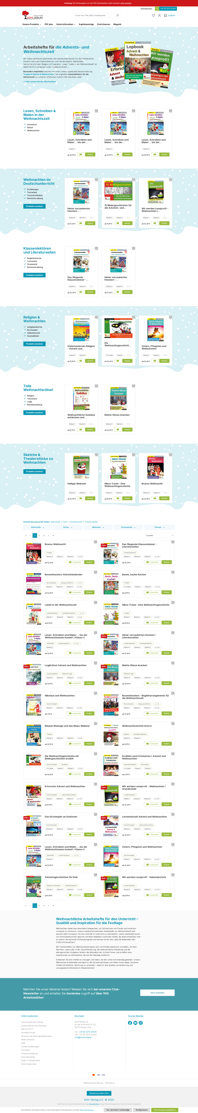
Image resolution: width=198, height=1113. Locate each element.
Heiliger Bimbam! (76, 483)
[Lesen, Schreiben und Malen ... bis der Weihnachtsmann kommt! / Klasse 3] (155, 123)
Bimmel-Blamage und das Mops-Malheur (67, 726)
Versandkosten (94, 1104)
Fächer (66, 527)
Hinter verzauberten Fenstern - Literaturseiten (78, 209)
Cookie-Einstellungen (30, 1046)
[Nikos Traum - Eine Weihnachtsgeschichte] (118, 467)
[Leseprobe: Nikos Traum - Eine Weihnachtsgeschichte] (117, 498)
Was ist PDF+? (27, 1029)
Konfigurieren (142, 1110)
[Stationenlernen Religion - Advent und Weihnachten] (81, 329)
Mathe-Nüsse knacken (117, 415)
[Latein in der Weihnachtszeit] (33, 614)
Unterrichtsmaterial (29, 1053)
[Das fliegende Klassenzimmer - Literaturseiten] (81, 260)
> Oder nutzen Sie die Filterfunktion (39, 81)
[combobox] (94, 15)
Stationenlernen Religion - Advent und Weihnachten (81, 347)
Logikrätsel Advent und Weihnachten (65, 665)
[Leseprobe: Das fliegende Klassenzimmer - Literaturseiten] (80, 292)
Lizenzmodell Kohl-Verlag (32, 1022)
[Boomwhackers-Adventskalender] (33, 583)
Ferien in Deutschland (30, 1060)
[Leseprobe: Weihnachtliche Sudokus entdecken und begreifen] (80, 430)
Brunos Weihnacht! (152, 483)
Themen (158, 527)
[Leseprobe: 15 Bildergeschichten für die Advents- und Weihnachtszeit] (117, 223)
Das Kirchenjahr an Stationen (61, 816)
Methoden (96, 527)
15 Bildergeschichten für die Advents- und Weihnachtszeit (118, 206)
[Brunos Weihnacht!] (155, 467)
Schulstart (25, 1050)
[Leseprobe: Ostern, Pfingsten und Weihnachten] (154, 361)
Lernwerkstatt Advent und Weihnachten (144, 816)
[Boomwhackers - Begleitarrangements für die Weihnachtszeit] (111, 704)
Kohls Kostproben (29, 1064)
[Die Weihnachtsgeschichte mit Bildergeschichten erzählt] (118, 328)
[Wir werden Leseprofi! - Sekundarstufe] (111, 886)
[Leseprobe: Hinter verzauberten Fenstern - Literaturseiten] (80, 223)
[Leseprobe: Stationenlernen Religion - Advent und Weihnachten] (80, 361)
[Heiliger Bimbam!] (81, 467)
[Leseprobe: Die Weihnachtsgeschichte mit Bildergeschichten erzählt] (117, 361)
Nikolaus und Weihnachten (60, 695)
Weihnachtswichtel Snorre (137, 726)
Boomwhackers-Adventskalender (63, 574)
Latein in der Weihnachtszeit (61, 605)
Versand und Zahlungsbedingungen (36, 1036)
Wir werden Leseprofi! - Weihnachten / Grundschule (155, 209)
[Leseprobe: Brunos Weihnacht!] (154, 498)
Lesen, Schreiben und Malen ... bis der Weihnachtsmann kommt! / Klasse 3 (154, 141)
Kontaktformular (28, 1032)
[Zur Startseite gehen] (32, 15)
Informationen (29, 1016)
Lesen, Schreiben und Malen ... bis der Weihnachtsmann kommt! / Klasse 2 (116, 141)
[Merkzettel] (154, 15)
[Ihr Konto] (159, 15)
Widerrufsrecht (27, 1039)
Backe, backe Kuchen (134, 574)
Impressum (110, 1083)
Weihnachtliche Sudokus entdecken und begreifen (81, 416)
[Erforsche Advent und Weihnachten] (33, 795)
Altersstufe (36, 527)
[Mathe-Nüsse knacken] (118, 398)
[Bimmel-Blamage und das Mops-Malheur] (33, 735)
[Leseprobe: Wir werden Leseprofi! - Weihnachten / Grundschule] (154, 223)
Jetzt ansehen (125, 3)
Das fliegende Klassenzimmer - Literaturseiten (76, 278)
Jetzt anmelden (157, 993)
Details (90, 154)
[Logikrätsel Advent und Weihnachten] (33, 674)
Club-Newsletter (28, 1057)
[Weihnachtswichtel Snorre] (111, 735)
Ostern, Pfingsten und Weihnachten (154, 347)
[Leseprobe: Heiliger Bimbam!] (80, 498)
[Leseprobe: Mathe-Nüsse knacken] (117, 430)
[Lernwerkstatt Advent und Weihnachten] (111, 826)
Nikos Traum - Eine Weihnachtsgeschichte (117, 484)
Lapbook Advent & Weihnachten (39, 74)
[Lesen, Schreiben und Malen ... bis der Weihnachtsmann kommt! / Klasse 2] (118, 123)
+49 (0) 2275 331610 (87, 1032)
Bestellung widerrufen (99, 1093)
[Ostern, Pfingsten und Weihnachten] (155, 329)
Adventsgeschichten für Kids (61, 877)
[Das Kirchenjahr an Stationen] (33, 826)
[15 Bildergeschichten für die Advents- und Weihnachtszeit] (118, 190)
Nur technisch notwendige (117, 1110)
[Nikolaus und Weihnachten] (33, 704)
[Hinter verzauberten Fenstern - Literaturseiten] (81, 192)
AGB (23, 1043)
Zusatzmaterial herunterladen (34, 1026)
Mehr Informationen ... (87, 1110)
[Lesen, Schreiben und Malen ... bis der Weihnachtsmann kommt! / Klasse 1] (81, 123)
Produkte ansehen (34, 206)
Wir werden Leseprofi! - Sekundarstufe (144, 877)
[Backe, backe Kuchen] (111, 583)
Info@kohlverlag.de (83, 1037)
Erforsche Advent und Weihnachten (65, 786)
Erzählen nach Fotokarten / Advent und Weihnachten (144, 757)
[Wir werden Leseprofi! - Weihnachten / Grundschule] (155, 192)
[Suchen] (117, 15)
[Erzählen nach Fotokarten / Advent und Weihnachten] (111, 765)
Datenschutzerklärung (93, 1083)
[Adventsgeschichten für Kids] (33, 886)
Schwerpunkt (126, 527)
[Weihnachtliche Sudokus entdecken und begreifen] (81, 398)
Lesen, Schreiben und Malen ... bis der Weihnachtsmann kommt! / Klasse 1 (79, 141)
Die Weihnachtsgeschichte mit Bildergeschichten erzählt (117, 344)
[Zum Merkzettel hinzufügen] (96, 111)
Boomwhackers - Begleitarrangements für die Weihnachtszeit (145, 696)
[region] (99, 3)
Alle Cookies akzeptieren (165, 1110)
